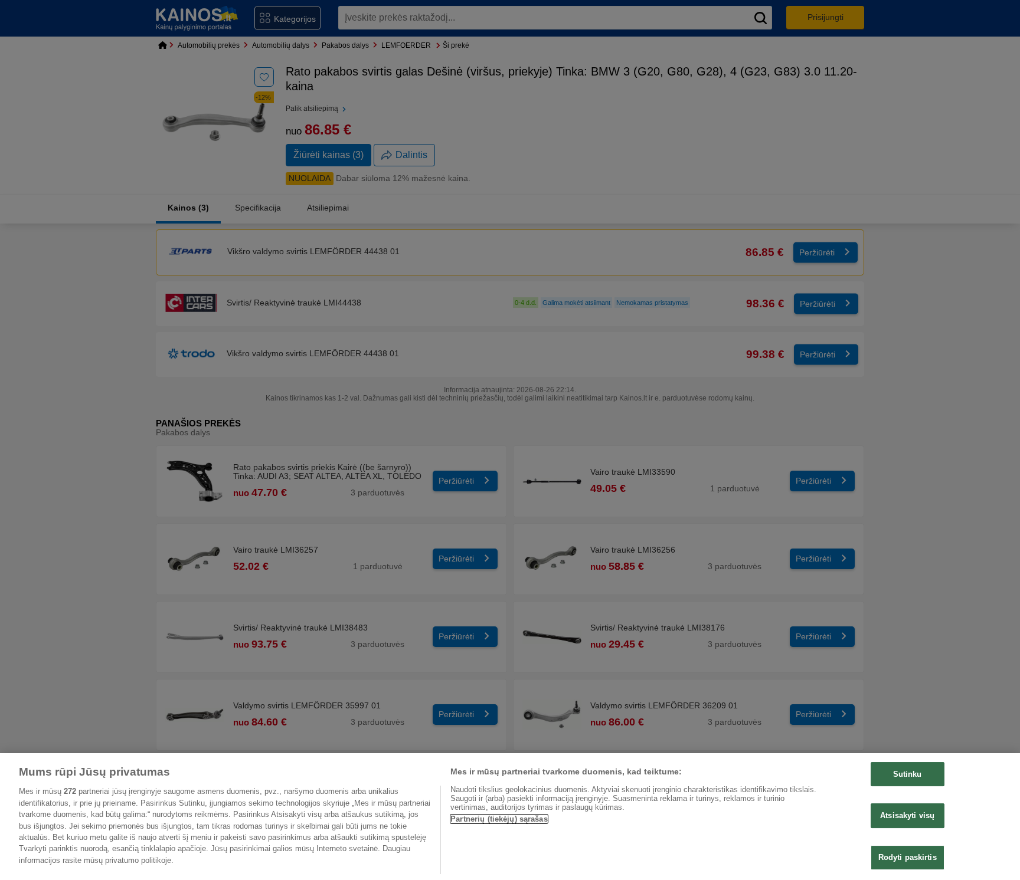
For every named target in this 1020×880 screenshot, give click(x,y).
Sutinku (907, 774)
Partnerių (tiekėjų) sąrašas (499, 819)
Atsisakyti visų (907, 815)
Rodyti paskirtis (907, 857)
